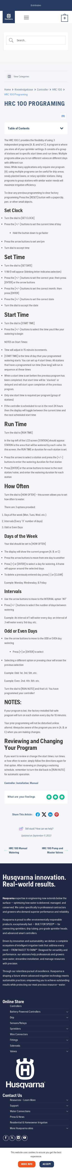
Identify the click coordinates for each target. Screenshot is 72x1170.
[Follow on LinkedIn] (18, 1138)
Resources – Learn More (23, 1100)
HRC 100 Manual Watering (18, 850)
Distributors (36, 5)
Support (14, 1105)
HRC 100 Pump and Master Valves (52, 850)
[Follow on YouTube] (25, 1138)
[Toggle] (67, 1012)
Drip (12, 1017)
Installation (22, 783)
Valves (13, 1051)
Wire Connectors (19, 1034)
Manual (34, 783)
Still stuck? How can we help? (39, 828)
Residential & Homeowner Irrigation (29, 1122)
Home (7, 89)
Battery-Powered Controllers (25, 1011)
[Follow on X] (12, 1138)
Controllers (15, 1006)
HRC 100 (57, 89)
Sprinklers (15, 1028)
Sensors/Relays (18, 1023)
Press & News (17, 1116)
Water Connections (20, 1111)
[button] (26, 17)
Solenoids (15, 1045)
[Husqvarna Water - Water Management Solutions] (11, 17)
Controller (43, 89)
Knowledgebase (24, 89)
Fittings (14, 1039)
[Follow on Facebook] (6, 1138)
